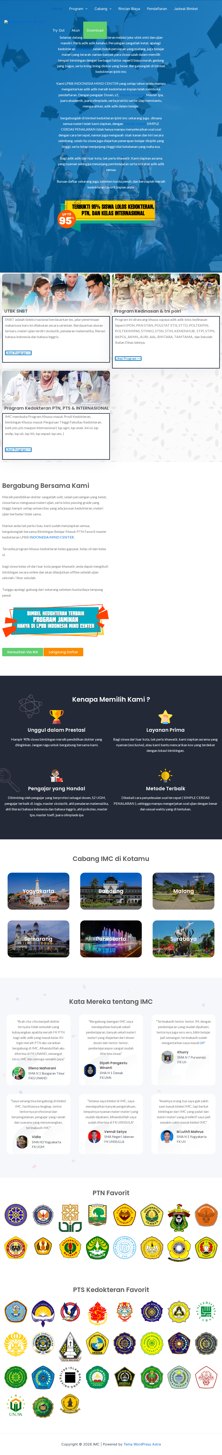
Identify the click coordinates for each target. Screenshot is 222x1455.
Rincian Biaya (129, 8)
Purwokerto (111, 938)
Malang (183, 891)
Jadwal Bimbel (186, 8)
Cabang (101, 8)
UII (202, 1043)
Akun (76, 30)
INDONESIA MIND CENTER (51, 537)
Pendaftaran (157, 8)
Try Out (58, 30)
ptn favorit (84, 49)
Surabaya (183, 938)
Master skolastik (132, 95)
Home (57, 8)
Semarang (38, 938)
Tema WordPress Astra (142, 1444)
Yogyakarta (38, 891)
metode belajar (135, 123)
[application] (85, 8)
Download (95, 30)
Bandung (110, 891)
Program (76, 8)
